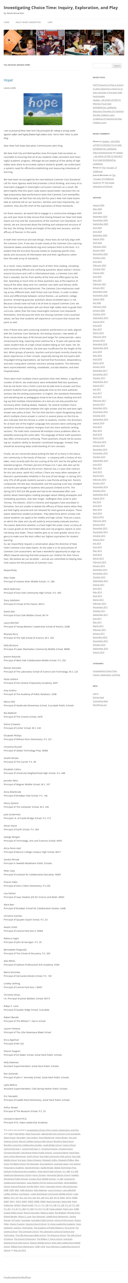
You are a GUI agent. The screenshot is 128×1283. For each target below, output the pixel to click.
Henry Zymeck (39, 1175)
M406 (74, 1197)
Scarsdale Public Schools (42, 1220)
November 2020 (100, 295)
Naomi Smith (27, 1205)
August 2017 (98, 385)
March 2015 (98, 475)
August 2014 (98, 498)
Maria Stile (66, 1201)
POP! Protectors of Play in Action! (108, 85)
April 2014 (97, 513)
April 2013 (97, 554)
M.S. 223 (23, 1197)
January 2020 (99, 310)
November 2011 (100, 607)
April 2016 (97, 434)
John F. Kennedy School (51, 1186)
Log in (95, 693)
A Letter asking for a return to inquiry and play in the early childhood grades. (108, 92)
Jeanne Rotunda (18, 1186)
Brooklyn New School (63, 1141)
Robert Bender (10, 1216)
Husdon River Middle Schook (42, 1178)
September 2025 (100, 224)
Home (6, 22)
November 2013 (100, 532)
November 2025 (100, 220)
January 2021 (99, 287)
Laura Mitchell (69, 1190)
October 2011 (99, 611)
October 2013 (99, 535)
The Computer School (28, 1231)
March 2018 (98, 363)
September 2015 (100, 460)
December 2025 (100, 216)
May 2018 (97, 355)
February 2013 (99, 562)
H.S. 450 (74, 1171)
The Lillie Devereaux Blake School (30, 1235)
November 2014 (100, 487)
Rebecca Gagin (47, 1212)
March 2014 (98, 517)
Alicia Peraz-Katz (32, 1133)
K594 (11, 1190)
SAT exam (15, 1220)
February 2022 (99, 265)
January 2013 (99, 565)
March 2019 (98, 333)
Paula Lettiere (55, 1209)
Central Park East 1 (12, 1148)
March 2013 (98, 558)
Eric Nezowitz (33, 1163)
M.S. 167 (15, 1197)
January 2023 (99, 250)
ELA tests (22, 1160)
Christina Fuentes (49, 1148)
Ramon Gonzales (31, 1212)
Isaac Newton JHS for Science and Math (45, 1182)
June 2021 (97, 276)
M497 (24, 1201)
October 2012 (99, 577)
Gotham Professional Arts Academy (20, 1171)
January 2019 (99, 340)
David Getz (74, 1152)
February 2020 (99, 306)
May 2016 (97, 430)
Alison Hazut (9, 1137)
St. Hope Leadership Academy (61, 1224)
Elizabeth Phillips (66, 1160)
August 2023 (98, 239)
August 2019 (98, 321)
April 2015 (97, 472)
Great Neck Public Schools (49, 1171)
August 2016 (98, 423)
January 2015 (99, 483)
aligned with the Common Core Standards (60, 1133)
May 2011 (97, 622)
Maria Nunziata (53, 1201)
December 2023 (100, 235)
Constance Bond (60, 1152)
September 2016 (100, 419)
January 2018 (99, 366)
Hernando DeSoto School (58, 1175)
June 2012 (97, 588)
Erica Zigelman (46, 1163)
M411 (12, 1201)
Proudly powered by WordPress (17, 1277)
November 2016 (100, 411)
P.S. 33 (15, 1209)
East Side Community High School (55, 1156)
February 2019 (99, 336)
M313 (68, 1197)
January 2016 (99, 445)
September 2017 (100, 381)
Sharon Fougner (17, 1224)
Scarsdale (25, 1220)
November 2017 (100, 374)
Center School (69, 1145)
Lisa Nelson (24, 1194)
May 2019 (97, 329)
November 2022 (100, 254)
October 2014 (99, 490)
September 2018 (100, 348)
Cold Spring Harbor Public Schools (36, 1152)
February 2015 (99, 479)
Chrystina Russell (12, 1152)
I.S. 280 (60, 1178)
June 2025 (97, 227)
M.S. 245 (40, 1197)
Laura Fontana (55, 1190)
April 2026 (97, 212)
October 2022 (99, 257)
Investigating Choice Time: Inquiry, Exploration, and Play (61, 7)
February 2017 (99, 400)
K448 (6, 1190)
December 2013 (100, 528)
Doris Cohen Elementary (15, 1156)
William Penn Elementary (22, 1246)
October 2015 (99, 457)
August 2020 (98, 299)
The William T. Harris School (49, 1239)
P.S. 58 (45, 1209)
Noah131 (97, 182)
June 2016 (97, 426)
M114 (56, 1197)
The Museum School (56, 1235)
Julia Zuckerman (70, 1186)
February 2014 (99, 520)
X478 (42, 1246)
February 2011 (99, 629)
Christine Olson (66, 1148)
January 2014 (99, 524)
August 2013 (98, 539)
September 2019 (100, 318)
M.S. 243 (32, 1197)
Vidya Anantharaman (103, 152)
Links (50, 22)
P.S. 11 (37, 1205)
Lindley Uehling (11, 1194)
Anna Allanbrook (46, 1137)
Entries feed (98, 697)
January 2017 (99, 404)
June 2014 (97, 505)
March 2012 (98, 599)
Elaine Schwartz (34, 1160)
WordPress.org (100, 704)
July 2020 (97, 302)
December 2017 (100, 370)
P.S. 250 (75, 1205)
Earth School (33, 1156)
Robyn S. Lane (24, 1216)
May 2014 (97, 509)
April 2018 (97, 359)
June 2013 (97, 547)
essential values (61, 1163)
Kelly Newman (40, 1190)
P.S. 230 (60, 1205)
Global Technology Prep (65, 1167)
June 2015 (97, 464)
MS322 (17, 1205)
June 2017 (97, 393)
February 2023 (99, 246)
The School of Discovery (25, 1239)
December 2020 (100, 291)
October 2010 (99, 644)
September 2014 (100, 494)
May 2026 (97, 209)
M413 (18, 1201)
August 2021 (98, 272)
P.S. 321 (7, 1209)
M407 (6, 1201)
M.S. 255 (49, 1197)
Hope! (8, 80)
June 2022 (97, 261)
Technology (27, 1227)
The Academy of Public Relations (49, 1227)
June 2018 (97, 351)
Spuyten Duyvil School (36, 1224)
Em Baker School (18, 1163)
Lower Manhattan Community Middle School (51, 1194)
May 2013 (97, 550)
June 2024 (97, 231)
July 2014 (97, 502)
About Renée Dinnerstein (28, 22)
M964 (42, 1201)
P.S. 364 (22, 1209)
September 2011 (100, 614)
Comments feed (100, 701)
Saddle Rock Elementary (57, 1216)
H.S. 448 (66, 1171)
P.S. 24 (68, 1205)
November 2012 (100, 573)
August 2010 (98, 652)
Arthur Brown (61, 1137)
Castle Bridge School (52, 1145)
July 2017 (97, 389)
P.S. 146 (52, 1205)
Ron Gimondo (38, 1216)
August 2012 (98, 584)
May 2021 (97, 280)
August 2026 (98, 205)
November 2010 (100, 641)
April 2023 (97, 242)
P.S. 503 (30, 1209)
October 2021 (99, 269)
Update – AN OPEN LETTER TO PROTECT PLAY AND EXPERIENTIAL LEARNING (107, 104)
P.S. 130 (44, 1205)
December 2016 (100, 408)
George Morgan (32, 1167)
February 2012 (99, 603)
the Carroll (69, 1227)
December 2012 (100, 569)
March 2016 (98, 438)
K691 (17, 1190)
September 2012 (100, 581)
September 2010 (100, 648)
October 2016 (99, 415)
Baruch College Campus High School (36, 1141)
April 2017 (97, 396)
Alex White (20, 1133)
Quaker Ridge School (13, 1212)
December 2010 (100, 637)
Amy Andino (32, 1137)
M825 (30, 1201)
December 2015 (100, 449)
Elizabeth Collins (49, 1160)
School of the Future (63, 1220)
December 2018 (100, 344)
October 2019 (99, 314)
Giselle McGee (46, 1167)
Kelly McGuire (26, 1190)
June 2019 (97, 325)
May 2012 (97, 592)
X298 (37, 1246)
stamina (17, 1227)
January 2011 (99, 633)
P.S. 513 (38, 1209)
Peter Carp (68, 1209)
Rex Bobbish (60, 1212)
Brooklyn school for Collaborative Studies (23, 1145)
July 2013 (97, 543)
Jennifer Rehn (33, 1186)
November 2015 (100, 453)
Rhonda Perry (73, 1212)
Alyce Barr (21, 1137)
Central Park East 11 (31, 1148)
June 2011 (97, 618)
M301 (62, 1197)
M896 (36, 1201)
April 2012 (97, 596)
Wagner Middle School (40, 1242)
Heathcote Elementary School (17, 1175)
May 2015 (97, 468)
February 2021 (99, 284)
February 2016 (99, 442)
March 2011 (98, 626)
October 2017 (99, 378)
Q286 (76, 1209)
